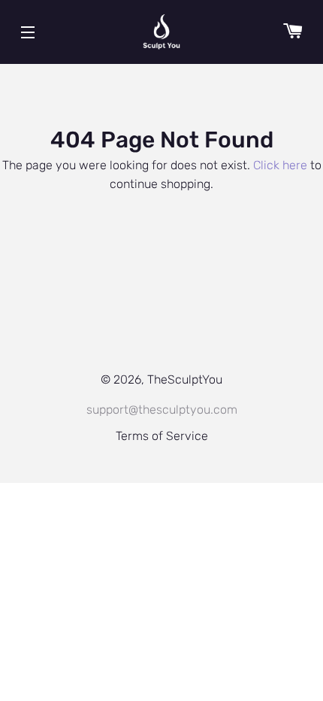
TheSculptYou (184, 379)
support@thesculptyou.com (161, 409)
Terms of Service (162, 436)
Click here (280, 165)
